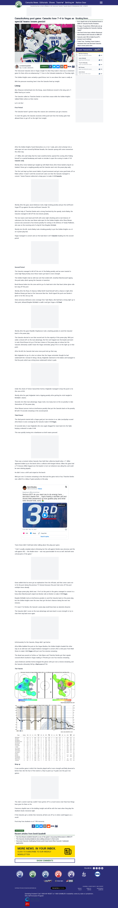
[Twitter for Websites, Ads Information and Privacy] (65, 529)
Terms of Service (88, 889)
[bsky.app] (58, 66)
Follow (40, 489)
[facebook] (50, 66)
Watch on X (61, 505)
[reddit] (65, 66)
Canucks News (31, 2)
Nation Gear (81, 2)
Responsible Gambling (100, 889)
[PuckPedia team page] (73, 66)
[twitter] (54, 66)
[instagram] (97, 868)
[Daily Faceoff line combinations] (69, 66)
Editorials (44, 2)
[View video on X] (45, 515)
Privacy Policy (80, 889)
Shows (52, 2)
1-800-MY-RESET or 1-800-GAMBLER (53, 894)
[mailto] (61, 66)
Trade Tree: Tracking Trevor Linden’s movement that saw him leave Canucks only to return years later (89, 44)
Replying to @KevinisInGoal (31, 492)
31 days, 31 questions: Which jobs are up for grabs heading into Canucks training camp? (89, 28)
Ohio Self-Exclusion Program (34, 896)
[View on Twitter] (66, 488)
